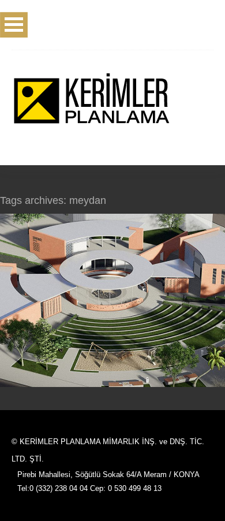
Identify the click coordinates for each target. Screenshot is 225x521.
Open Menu (14, 25)
